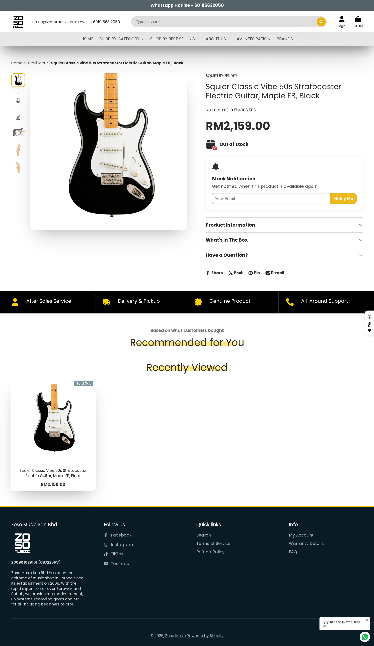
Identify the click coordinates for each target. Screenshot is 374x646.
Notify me (343, 198)
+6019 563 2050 (105, 22)
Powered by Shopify (205, 635)
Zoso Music (175, 635)
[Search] (321, 21)
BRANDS (285, 39)
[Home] (18, 21)
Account (341, 22)
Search (203, 535)
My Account (301, 535)
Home (16, 63)
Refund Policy (210, 552)
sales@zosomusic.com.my (58, 22)
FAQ (293, 552)
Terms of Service (213, 543)
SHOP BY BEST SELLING (172, 39)
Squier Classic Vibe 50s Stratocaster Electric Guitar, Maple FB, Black (53, 435)
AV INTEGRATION (254, 39)
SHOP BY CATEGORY (119, 39)
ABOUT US (216, 39)
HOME (87, 39)
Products (36, 63)
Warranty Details (306, 543)
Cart (358, 22)
